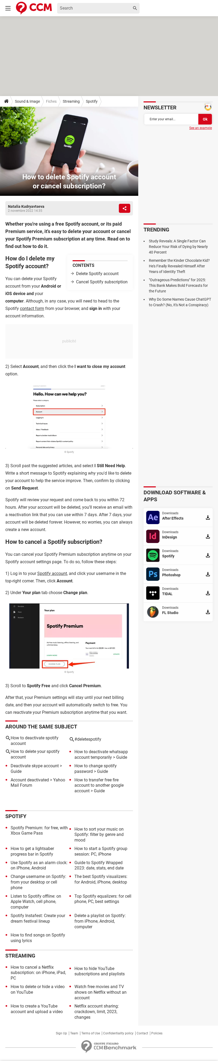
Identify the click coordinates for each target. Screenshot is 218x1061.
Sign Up (61, 1033)
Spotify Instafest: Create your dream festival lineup (38, 918)
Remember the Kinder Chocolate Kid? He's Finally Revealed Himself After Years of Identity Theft (179, 266)
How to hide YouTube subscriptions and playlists (99, 971)
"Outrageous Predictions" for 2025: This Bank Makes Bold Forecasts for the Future (178, 285)
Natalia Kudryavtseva (26, 206)
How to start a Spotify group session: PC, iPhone (100, 851)
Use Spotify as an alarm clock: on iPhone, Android (39, 865)
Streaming (71, 101)
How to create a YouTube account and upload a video (37, 1009)
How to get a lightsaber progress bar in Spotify (32, 851)
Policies (156, 1033)
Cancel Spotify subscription (102, 281)
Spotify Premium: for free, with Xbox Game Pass (39, 830)
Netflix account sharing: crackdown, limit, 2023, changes (96, 1012)
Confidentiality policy (118, 1033)
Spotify (92, 101)
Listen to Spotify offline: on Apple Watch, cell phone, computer (36, 902)
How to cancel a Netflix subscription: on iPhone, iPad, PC (38, 973)
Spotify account (52, 573)
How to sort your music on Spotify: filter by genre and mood (99, 835)
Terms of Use (90, 1033)
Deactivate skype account (35, 765)
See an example (200, 128)
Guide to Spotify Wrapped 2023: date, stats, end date (99, 865)
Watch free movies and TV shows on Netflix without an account (100, 992)
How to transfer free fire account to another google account (99, 785)
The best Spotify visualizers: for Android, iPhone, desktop (100, 879)
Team (74, 1033)
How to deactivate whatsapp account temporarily (101, 754)
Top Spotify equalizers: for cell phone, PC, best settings (102, 899)
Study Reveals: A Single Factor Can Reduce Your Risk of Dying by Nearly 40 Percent (178, 246)
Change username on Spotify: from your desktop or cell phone (38, 882)
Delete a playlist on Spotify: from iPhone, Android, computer (100, 921)
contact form (32, 308)
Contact (142, 1033)
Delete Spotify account (97, 273)
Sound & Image (27, 101)
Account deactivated (30, 779)
